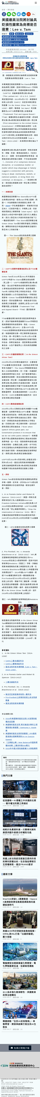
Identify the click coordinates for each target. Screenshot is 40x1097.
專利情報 (11, 10)
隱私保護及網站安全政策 (9, 1094)
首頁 (3, 10)
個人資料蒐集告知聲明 (27, 1094)
